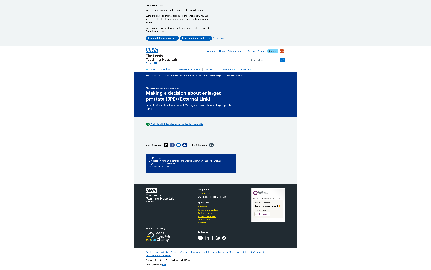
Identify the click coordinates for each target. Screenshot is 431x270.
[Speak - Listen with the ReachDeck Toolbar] (282, 51)
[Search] (282, 60)
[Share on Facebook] (172, 145)
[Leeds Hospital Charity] (162, 237)
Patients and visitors (188, 69)
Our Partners (204, 219)
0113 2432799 (205, 193)
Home (153, 69)
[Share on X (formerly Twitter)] (166, 145)
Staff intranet (257, 252)
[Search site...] (264, 60)
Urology (178, 88)
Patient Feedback (207, 216)
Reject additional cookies (194, 38)
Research (244, 69)
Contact (261, 51)
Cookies (184, 252)
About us (211, 51)
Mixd (164, 264)
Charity (272, 51)
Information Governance (158, 255)
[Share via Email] (178, 145)
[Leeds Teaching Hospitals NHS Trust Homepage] (161, 56)
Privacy (174, 252)
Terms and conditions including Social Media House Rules (219, 252)
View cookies (219, 38)
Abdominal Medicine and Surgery (160, 88)
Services (209, 69)
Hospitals (165, 69)
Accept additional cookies (161, 38)
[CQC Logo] (260, 195)
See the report (261, 214)
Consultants (227, 69)
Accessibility (162, 252)
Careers (251, 51)
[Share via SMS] (184, 145)
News (222, 51)
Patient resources (236, 51)
